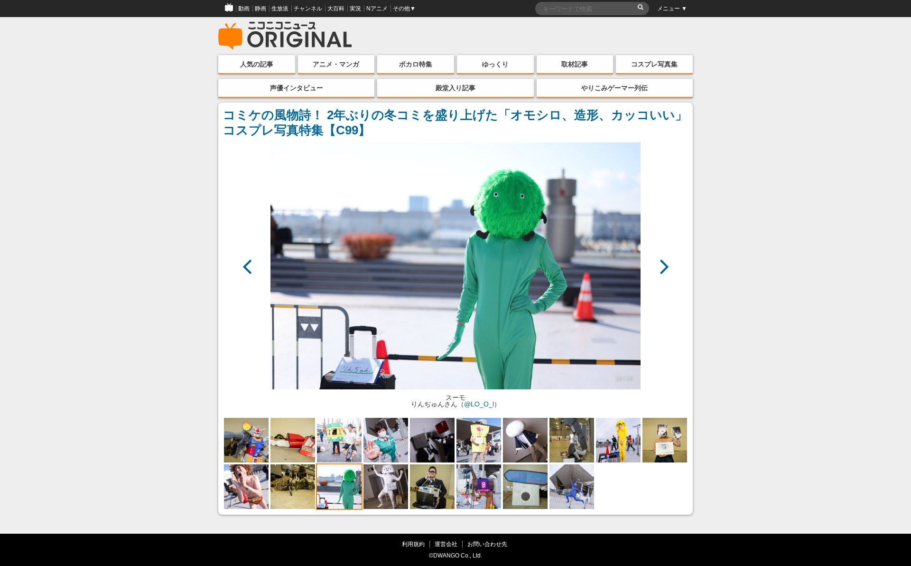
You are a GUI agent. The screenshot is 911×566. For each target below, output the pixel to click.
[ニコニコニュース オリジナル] (285, 36)
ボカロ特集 (415, 64)
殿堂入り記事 (455, 88)
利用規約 (413, 544)
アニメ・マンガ (336, 64)
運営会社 (446, 544)
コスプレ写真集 (654, 64)
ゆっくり (495, 64)
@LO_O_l (479, 404)
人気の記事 (256, 64)
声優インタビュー (296, 88)
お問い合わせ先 (487, 544)
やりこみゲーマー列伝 (614, 88)
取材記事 (574, 64)
